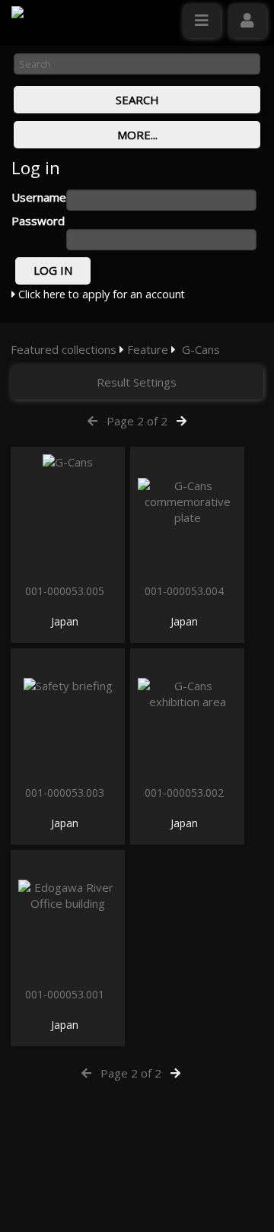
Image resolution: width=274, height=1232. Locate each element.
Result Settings (137, 382)
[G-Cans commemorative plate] (187, 513)
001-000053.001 (66, 994)
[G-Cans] (68, 513)
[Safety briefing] (68, 715)
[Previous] (92, 420)
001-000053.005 (66, 591)
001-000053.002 (186, 792)
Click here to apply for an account (100, 294)
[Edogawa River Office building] (68, 916)
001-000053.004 (186, 591)
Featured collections (63, 349)
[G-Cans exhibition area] (187, 715)
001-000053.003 (66, 792)
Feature (147, 349)
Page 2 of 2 (137, 420)
